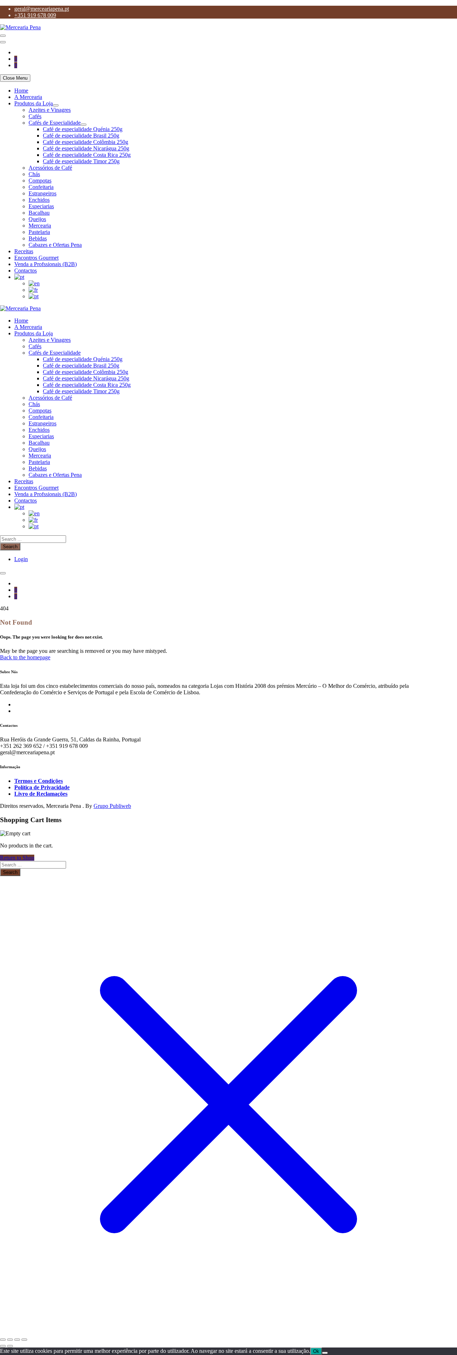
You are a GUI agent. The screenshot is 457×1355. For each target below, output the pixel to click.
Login (21, 559)
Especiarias (41, 206)
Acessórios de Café (50, 168)
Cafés (35, 116)
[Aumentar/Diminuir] (3, 1340)
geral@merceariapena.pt (41, 9)
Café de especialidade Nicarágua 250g (86, 148)
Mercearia (40, 225)
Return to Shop (17, 858)
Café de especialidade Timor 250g (81, 161)
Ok (316, 1351)
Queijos (37, 219)
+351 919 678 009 (35, 15)
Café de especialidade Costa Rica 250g (87, 155)
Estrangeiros (42, 193)
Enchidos (39, 200)
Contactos (25, 271)
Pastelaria (39, 232)
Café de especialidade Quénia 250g (82, 129)
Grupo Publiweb (112, 806)
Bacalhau (39, 213)
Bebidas (38, 238)
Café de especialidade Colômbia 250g (85, 142)
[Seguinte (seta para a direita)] (10, 1346)
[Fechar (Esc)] (24, 1340)
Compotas (40, 181)
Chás (34, 174)
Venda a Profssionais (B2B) (45, 264)
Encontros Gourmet (36, 258)
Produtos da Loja (33, 103)
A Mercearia (28, 97)
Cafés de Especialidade (55, 123)
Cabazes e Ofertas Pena (55, 245)
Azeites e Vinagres (50, 110)
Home (21, 91)
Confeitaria (41, 187)
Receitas (23, 251)
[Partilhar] (17, 1340)
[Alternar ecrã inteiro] (10, 1340)
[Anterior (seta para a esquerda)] (3, 1346)
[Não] (325, 1353)
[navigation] (228, 194)
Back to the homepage (25, 657)
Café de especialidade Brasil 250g (81, 135)
